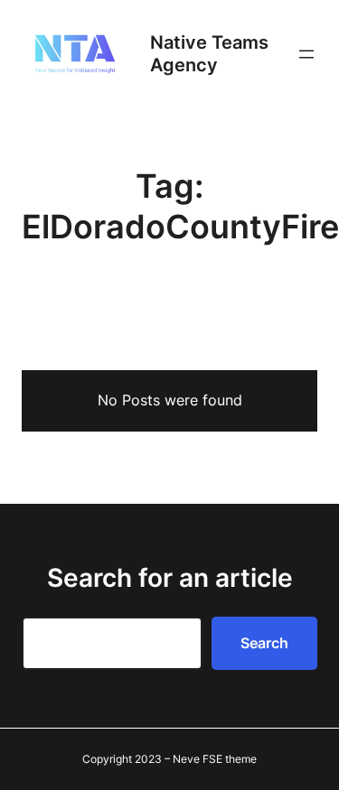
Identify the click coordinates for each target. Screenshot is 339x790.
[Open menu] (306, 54)
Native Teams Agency (209, 54)
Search (264, 643)
